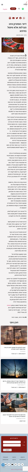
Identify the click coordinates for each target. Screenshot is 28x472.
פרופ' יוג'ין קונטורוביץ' (20, 418)
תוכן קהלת (5, 457)
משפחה (9, 305)
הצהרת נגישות (14, 469)
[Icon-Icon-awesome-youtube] (12, 464)
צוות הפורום (5, 459)
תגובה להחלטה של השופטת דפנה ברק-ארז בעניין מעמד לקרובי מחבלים (14, 348)
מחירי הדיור (22, 317)
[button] (2, 4)
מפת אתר (20, 469)
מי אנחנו (22, 457)
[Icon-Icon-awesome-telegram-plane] (5, 464)
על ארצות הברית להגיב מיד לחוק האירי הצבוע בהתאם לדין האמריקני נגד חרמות (14, 415)
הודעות (14, 459)
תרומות (14, 457)
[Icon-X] (22, 464)
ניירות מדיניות (23, 459)
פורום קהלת (22, 351)
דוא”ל (24, 445)
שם (24, 442)
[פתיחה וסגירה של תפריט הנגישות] (3, 465)
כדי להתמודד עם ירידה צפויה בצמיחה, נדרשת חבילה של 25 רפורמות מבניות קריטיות (14, 382)
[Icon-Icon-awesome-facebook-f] (19, 464)
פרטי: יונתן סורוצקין (21, 35)
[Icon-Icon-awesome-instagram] (15, 464)
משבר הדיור (15, 317)
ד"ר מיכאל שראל (21, 385)
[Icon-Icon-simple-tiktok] (9, 464)
